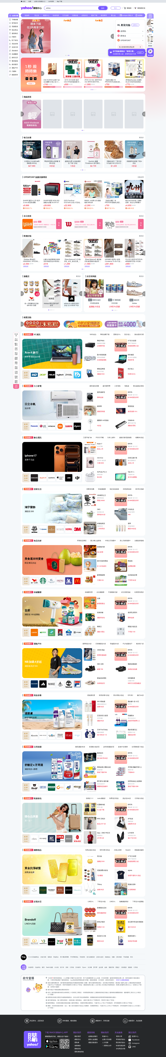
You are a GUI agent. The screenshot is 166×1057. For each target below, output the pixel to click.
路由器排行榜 (139, 334)
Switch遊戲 (49, 967)
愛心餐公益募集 (95, 540)
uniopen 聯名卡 (127, 15)
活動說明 (141, 177)
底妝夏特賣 (91, 695)
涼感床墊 (30, 967)
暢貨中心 (46, 15)
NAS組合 (93, 334)
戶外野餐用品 (74, 957)
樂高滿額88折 (80, 747)
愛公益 (113, 15)
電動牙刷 (111, 967)
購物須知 (78, 1048)
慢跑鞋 (130, 967)
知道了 (140, 52)
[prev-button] (22, 324)
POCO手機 (100, 437)
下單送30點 (101, 901)
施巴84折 (140, 695)
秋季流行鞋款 (114, 798)
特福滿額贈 (102, 489)
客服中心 (105, 1036)
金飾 (105, 967)
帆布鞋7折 (140, 644)
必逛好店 (85, 15)
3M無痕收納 (127, 489)
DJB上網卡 (111, 437)
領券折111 (89, 798)
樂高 (43, 967)
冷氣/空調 (43, 957)
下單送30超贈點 (138, 901)
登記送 (36, 15)
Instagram (136, 1043)
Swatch (128, 850)
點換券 (27, 15)
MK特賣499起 (105, 850)
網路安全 (78, 1039)
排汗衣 (62, 967)
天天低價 (65, 15)
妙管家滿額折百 (108, 747)
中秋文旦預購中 (110, 540)
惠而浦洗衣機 (94, 386)
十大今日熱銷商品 (33, 957)
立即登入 (135, 25)
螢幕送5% (116, 334)
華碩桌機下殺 (105, 334)
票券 (67, 967)
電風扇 (126, 386)
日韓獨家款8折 (100, 644)
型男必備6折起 (90, 850)
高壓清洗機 (90, 489)
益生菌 (101, 967)
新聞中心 (135, 1036)
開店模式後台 (120, 1042)
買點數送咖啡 (139, 850)
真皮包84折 (127, 798)
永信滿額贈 (100, 592)
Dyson (84, 967)
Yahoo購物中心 (31, 8)
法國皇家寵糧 (139, 540)
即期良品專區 (81, 540)
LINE (134, 1047)
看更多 (150, 46)
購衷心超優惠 (93, 1039)
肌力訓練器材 (91, 957)
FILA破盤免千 (127, 644)
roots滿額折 (101, 798)
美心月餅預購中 (125, 540)
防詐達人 (127, 334)
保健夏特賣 (89, 592)
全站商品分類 (120, 1048)
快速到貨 (56, 15)
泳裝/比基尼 (99, 957)
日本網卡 (78, 967)
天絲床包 (37, 967)
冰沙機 (90, 967)
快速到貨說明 (120, 1045)
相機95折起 (139, 437)
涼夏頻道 (75, 15)
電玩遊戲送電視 (138, 386)
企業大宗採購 (106, 1039)
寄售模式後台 (120, 1039)
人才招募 (105, 1042)
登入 (115, 8)
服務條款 (78, 1045)
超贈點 (140, 15)
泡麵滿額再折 (123, 901)
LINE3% (90, 901)
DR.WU (130, 695)
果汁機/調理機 (64, 957)
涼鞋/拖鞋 (119, 957)
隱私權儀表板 (79, 1051)
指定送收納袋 (114, 489)
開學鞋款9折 (87, 644)
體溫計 (118, 967)
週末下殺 (94, 15)
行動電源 (124, 967)
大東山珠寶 (118, 850)
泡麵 (113, 957)
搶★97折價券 (123, 747)
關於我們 (78, 1036)
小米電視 (117, 386)
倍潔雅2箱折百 (94, 747)
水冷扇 (56, 967)
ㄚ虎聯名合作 (106, 1045)
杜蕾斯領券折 (139, 592)
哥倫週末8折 (114, 644)
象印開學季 (106, 386)
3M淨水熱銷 (139, 489)
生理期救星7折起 (138, 747)
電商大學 (119, 1036)
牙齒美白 (56, 957)
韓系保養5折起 (104, 695)
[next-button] (143, 324)
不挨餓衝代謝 (112, 592)
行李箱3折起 (139, 798)
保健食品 (107, 957)
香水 (131, 957)
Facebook (135, 1040)
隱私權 (77, 1042)
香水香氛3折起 (118, 695)
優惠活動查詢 (93, 1042)
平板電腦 (126, 957)
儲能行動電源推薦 (125, 437)
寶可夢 (95, 967)
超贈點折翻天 (93, 1036)
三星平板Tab (87, 437)
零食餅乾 (82, 957)
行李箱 (72, 967)
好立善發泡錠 (126, 592)
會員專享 (104, 15)
